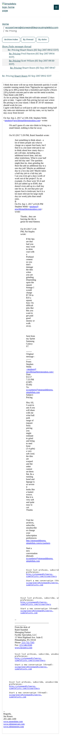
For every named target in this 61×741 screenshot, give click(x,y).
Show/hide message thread (16, 46)
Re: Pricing (15, 53)
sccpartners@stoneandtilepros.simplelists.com (31, 27)
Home (5, 24)
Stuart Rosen (21, 75)
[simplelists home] (10, 7)
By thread (28, 39)
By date (42, 39)
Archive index (11, 39)
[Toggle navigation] (56, 7)
